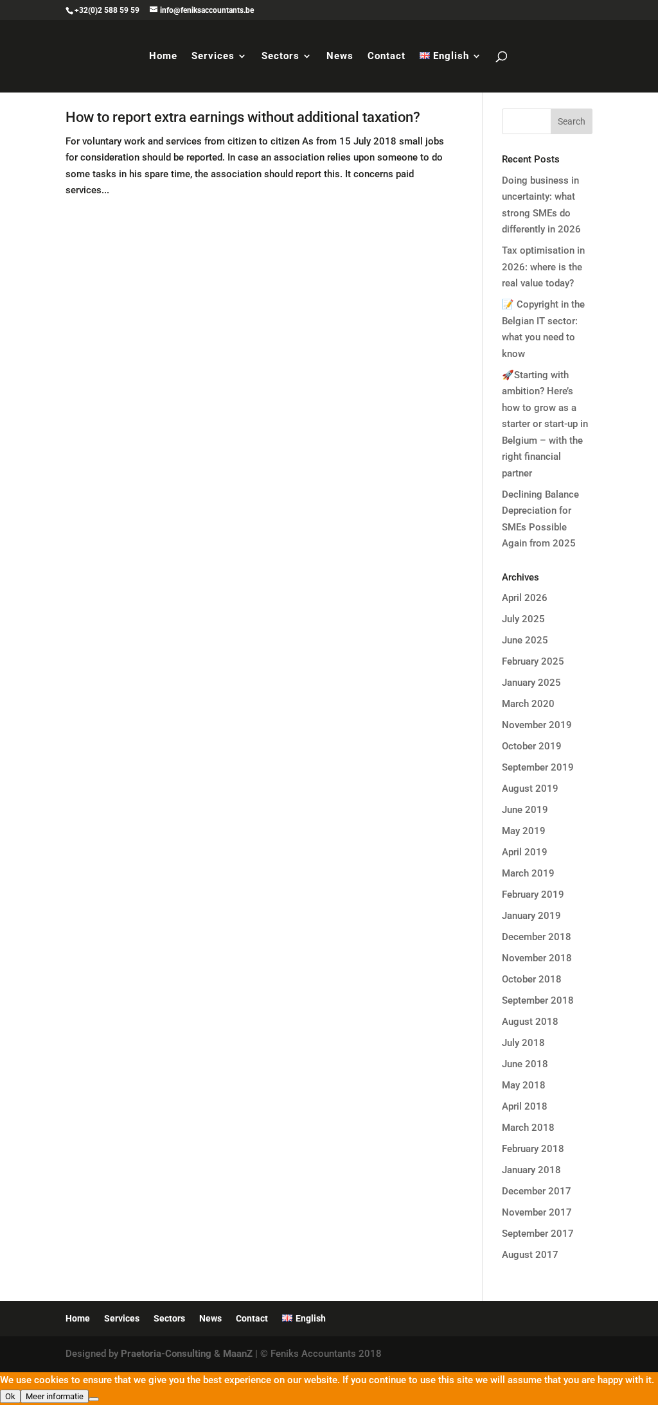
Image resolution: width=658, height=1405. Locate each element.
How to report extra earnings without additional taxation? (243, 117)
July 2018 (523, 1043)
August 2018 (530, 1021)
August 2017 (530, 1255)
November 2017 (537, 1212)
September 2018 (538, 1000)
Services (213, 56)
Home (163, 56)
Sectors (280, 56)
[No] (94, 1399)
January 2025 (531, 682)
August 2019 (530, 788)
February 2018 (533, 1149)
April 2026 (524, 598)
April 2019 (524, 852)
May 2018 (524, 1085)
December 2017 (536, 1191)
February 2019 (533, 894)
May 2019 (524, 831)
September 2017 (538, 1233)
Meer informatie (55, 1396)
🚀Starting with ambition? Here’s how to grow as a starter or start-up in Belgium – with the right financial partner (545, 424)
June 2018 (525, 1064)
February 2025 (533, 661)
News (339, 56)
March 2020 (528, 704)
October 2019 (532, 746)
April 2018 (524, 1106)
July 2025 (523, 619)
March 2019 (528, 873)
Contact (386, 56)
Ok (10, 1396)
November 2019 (537, 725)
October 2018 (532, 979)
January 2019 (531, 915)
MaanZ (238, 1353)
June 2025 (525, 640)
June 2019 (525, 810)
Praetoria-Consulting (166, 1353)
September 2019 (538, 767)
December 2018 (536, 937)
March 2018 (528, 1127)
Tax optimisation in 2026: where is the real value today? (543, 267)
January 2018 (531, 1170)
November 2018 (537, 958)
